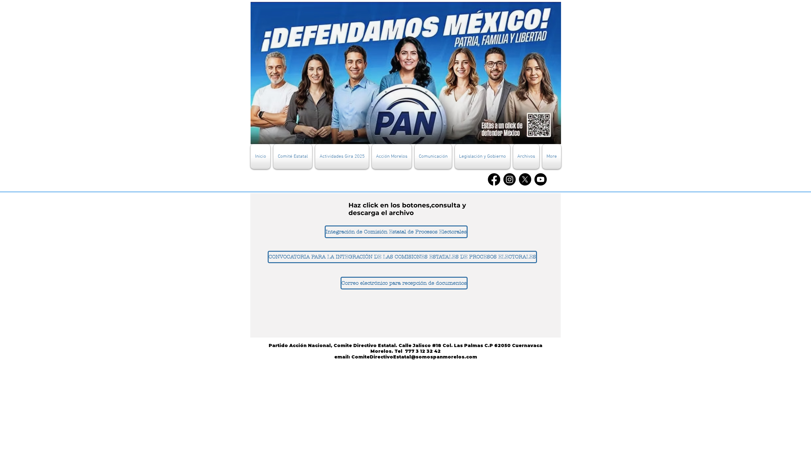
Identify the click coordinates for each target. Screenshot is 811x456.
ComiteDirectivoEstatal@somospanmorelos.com (414, 357)
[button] (293, 156)
